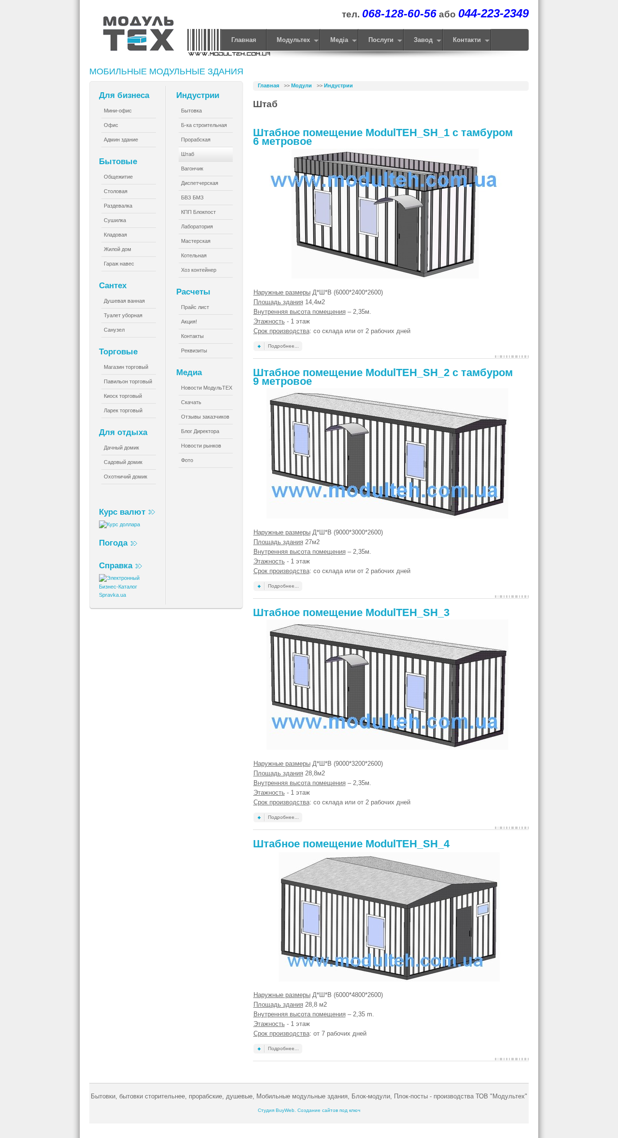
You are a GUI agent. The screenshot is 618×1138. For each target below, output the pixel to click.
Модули (301, 85)
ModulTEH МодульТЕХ (137, 34)
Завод (423, 40)
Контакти (467, 40)
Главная (268, 85)
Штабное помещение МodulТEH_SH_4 (351, 844)
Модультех (293, 40)
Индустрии (338, 85)
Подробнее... (283, 346)
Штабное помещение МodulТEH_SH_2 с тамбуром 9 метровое (383, 376)
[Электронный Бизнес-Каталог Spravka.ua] (127, 595)
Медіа (339, 40)
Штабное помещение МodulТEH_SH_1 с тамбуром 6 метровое (383, 136)
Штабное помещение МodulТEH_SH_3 (351, 612)
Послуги (380, 40)
